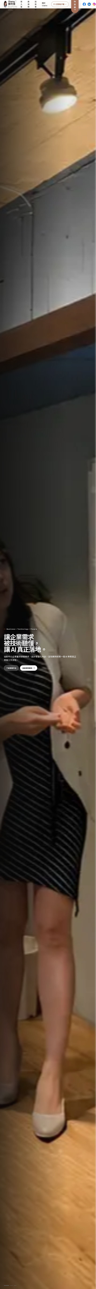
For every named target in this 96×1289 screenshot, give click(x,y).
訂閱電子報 (60, 4)
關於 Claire (44, 4)
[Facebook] (84, 4)
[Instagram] (94, 4)
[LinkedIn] (89, 4)
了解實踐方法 (11, 668)
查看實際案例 (27, 668)
